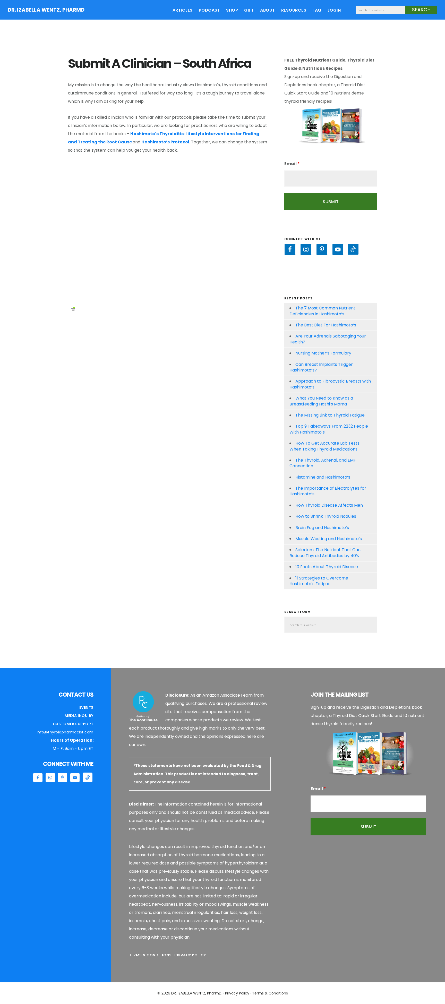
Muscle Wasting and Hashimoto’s (328, 539)
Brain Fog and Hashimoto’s (322, 528)
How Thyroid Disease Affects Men (329, 505)
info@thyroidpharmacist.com (65, 732)
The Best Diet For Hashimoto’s (325, 325)
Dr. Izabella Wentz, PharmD (46, 9)
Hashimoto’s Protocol (165, 142)
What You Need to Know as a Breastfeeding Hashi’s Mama (321, 401)
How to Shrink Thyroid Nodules (325, 516)
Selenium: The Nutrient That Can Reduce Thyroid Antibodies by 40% (325, 552)
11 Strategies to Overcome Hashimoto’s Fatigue (318, 581)
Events (86, 707)
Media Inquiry (79, 715)
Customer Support (73, 723)
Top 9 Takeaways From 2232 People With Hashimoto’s (328, 429)
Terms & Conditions (150, 955)
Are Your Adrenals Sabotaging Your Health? (327, 339)
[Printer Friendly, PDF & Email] (73, 308)
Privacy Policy (190, 955)
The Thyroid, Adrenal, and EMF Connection (322, 463)
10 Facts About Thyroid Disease (326, 567)
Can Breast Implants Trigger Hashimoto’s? (321, 367)
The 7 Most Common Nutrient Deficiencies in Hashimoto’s (322, 311)
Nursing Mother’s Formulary (323, 353)
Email (292, 164)
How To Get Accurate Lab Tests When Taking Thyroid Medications (324, 446)
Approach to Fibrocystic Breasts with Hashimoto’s (330, 384)
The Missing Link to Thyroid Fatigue (330, 415)
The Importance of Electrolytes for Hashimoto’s (327, 491)
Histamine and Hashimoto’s (322, 477)
